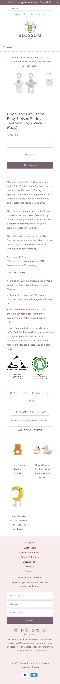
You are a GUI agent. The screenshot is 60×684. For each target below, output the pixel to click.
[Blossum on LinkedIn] (38, 630)
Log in (18, 14)
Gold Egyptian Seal (21, 313)
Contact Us (30, 571)
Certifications (30, 547)
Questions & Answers (30, 552)
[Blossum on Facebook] (22, 630)
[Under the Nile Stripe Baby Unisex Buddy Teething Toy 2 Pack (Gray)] (25, 83)
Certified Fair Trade (19, 332)
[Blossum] (30, 30)
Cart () (29, 14)
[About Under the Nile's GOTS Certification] (40, 379)
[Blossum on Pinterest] (27, 630)
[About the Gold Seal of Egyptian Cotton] (17, 379)
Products (25, 57)
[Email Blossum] (44, 630)
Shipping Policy (30, 561)
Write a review (39, 420)
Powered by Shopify (30, 667)
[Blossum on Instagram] (33, 630)
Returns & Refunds (30, 557)
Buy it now (30, 165)
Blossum (22, 663)
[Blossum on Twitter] (16, 630)
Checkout (40, 14)
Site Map (30, 566)
